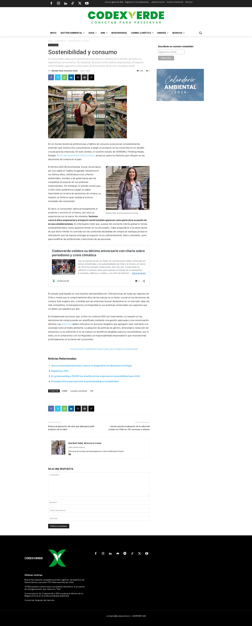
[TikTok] (72, 3)
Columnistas (60, 41)
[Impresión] (85, 77)
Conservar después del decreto (39, 600)
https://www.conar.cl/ (76, 447)
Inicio (50, 41)
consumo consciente (78, 391)
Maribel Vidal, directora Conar (65, 71)
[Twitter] (80, 3)
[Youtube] (87, 3)
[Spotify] (125, 554)
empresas (67, 324)
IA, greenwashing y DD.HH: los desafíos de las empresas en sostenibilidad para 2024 (95, 376)
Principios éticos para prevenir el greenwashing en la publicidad (85, 381)
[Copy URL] (91, 77)
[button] (200, 32)
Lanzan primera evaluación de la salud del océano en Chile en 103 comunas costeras (129, 428)
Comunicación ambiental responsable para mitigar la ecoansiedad (104, 349)
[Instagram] (58, 3)
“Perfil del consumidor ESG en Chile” (75, 155)
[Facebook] (51, 3)
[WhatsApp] (64, 77)
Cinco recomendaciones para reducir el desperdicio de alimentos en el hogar (91, 365)
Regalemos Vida (60, 370)
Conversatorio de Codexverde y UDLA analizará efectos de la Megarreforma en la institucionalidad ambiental (53, 594)
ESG (91, 391)
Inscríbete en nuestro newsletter (176, 46)
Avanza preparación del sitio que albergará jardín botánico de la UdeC (71, 428)
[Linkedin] (65, 3)
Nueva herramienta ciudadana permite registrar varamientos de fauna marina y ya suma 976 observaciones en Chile (54, 581)
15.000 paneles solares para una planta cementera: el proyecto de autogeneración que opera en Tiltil (54, 587)
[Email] (78, 77)
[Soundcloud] (117, 554)
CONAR (64, 391)
